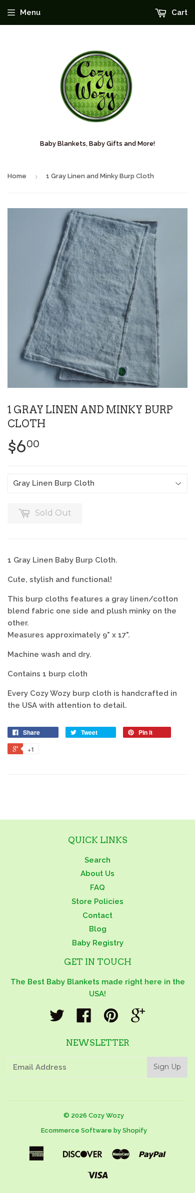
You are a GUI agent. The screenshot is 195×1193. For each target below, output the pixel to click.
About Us (97, 873)
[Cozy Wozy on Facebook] (84, 1018)
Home (17, 176)
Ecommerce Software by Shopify (94, 1130)
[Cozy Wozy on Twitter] (57, 1018)
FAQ (97, 887)
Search (97, 860)
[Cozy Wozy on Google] (138, 1018)
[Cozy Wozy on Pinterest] (111, 1018)
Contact (97, 915)
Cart (179, 12)
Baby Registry (98, 942)
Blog (97, 928)
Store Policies (98, 901)
